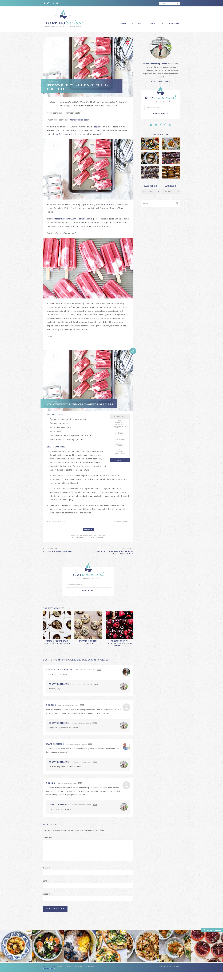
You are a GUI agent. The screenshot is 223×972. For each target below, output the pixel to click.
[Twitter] (47, 3)
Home (123, 24)
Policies (78, 966)
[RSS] (44, 3)
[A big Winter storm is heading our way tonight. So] (80, 946)
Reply (99, 669)
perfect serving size (65, 134)
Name (46, 868)
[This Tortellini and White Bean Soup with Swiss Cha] (16, 946)
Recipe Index (90, 966)
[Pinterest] (53, 3)
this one (104, 204)
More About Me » (160, 81)
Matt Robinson (55, 744)
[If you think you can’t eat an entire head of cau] (143, 946)
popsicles (98, 127)
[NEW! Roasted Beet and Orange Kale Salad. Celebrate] (48, 946)
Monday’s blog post (79, 120)
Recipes (137, 24)
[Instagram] (56, 3)
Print (120, 460)
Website (46, 894)
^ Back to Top (49, 966)
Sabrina (51, 705)
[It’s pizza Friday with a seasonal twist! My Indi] (112, 946)
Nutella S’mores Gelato (57, 550)
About (151, 24)
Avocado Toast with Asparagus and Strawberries (114, 551)
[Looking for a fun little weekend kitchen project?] (207, 946)
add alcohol (95, 130)
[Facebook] (51, 3)
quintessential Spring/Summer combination (70, 219)
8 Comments (77, 538)
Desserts (88, 529)
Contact (68, 966)
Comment (47, 837)
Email (46, 881)
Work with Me (170, 24)
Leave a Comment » (96, 538)
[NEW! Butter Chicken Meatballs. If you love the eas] (175, 946)
